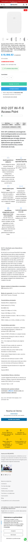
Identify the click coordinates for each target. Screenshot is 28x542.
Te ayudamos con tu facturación (10, 500)
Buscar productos (6, 481)
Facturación (4, 496)
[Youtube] (5, 474)
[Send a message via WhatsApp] (25, 539)
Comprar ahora (14, 89)
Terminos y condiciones (7, 493)
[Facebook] (1, 474)
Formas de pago (5, 486)
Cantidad (4, 74)
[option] (14, 22)
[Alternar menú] (1, 4)
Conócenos (4, 488)
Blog (2, 498)
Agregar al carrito (14, 84)
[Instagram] (3, 474)
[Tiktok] (7, 474)
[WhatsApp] (10, 474)
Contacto (4, 484)
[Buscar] (4, 4)
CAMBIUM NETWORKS (7, 61)
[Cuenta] (23, 4)
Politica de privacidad (7, 491)
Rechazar (13, 535)
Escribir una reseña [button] (14, 419)
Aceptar (13, 531)
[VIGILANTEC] (14, 4)
